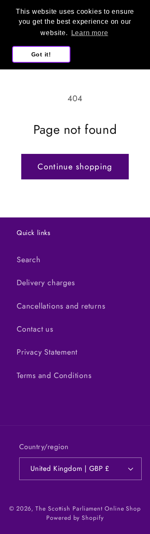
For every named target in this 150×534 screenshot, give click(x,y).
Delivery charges (46, 282)
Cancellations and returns (61, 306)
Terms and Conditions (54, 375)
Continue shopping (75, 166)
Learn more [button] (89, 32)
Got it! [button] (41, 54)
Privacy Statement (47, 352)
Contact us (35, 329)
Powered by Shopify (74, 518)
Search (29, 259)
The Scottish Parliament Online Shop (88, 508)
